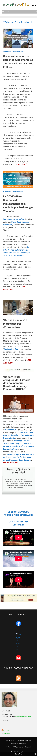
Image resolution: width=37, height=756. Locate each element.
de (18, 446)
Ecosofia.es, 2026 (19, 752)
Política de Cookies (24, 740)
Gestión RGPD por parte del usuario (18, 747)
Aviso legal (10, 740)
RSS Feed (6, 730)
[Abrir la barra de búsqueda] (36, 12)
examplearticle (6, 733)
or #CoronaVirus (15, 324)
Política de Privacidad (18, 744)
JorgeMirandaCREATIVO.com (23, 716)
